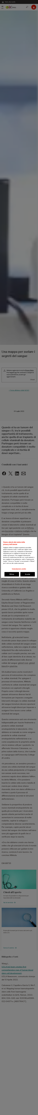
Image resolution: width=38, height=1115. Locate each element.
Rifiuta (12, 574)
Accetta (27, 574)
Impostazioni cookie (19, 569)
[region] (19, 557)
